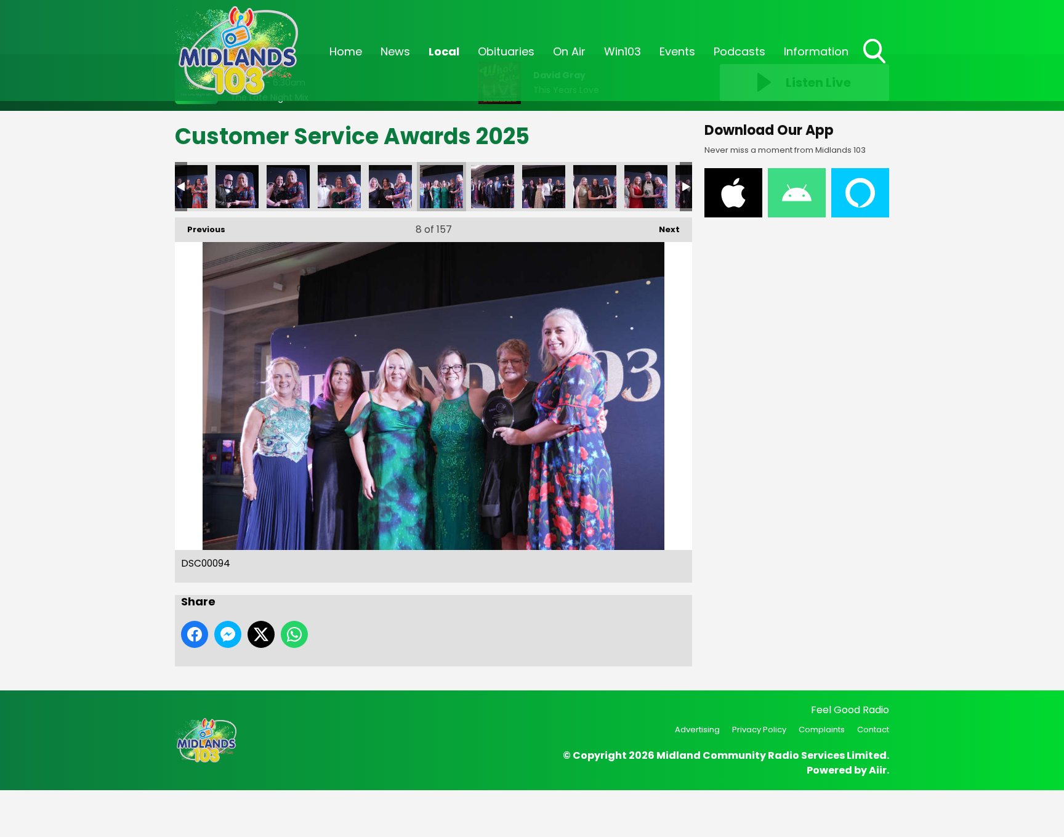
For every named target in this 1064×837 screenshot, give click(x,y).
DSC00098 (237, 186)
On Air (569, 51)
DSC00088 (594, 186)
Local (444, 51)
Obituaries (506, 51)
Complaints (822, 729)
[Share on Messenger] (227, 634)
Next (663, 229)
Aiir (878, 770)
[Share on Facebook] (194, 634)
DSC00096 (339, 186)
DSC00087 (645, 186)
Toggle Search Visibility (875, 64)
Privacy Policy (759, 729)
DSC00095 (390, 186)
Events (677, 51)
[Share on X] (261, 634)
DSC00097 (288, 186)
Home (345, 51)
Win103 (622, 51)
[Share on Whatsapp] (294, 634)
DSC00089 (543, 186)
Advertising (697, 729)
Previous (200, 229)
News (395, 51)
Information (816, 51)
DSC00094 (441, 186)
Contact (873, 729)
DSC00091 (492, 186)
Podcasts (739, 51)
